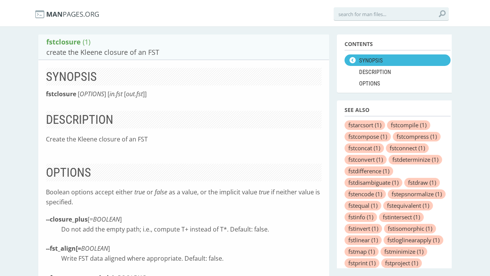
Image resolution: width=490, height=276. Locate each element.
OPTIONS (369, 83)
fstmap (361, 251)
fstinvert (363, 228)
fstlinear (363, 240)
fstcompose (367, 136)
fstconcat (364, 148)
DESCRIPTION (375, 72)
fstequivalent (408, 205)
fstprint (362, 263)
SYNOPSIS (371, 60)
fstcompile (408, 125)
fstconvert (365, 159)
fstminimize (403, 251)
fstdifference (368, 171)
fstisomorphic (410, 228)
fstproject (401, 263)
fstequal (362, 205)
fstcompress (417, 136)
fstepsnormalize (417, 194)
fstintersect (401, 217)
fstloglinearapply (413, 240)
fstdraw (422, 182)
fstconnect (407, 148)
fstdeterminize (415, 159)
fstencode (365, 194)
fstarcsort (364, 125)
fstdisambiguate (373, 182)
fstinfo (360, 217)
